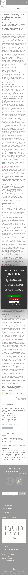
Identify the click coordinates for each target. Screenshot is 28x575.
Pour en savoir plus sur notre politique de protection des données (14, 291)
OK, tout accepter (14, 296)
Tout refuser (14, 299)
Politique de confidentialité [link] (14, 304)
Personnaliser (14, 302)
